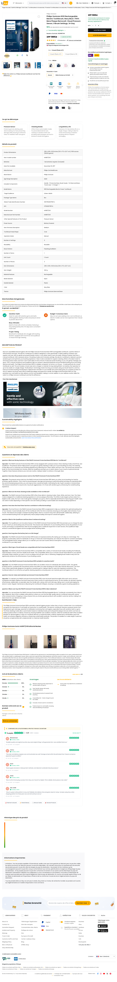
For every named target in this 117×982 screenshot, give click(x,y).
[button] (83, 3)
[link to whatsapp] (17, 55)
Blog (22, 942)
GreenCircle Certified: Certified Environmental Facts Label (21, 432)
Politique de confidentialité (62, 973)
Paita (80, 933)
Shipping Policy (6, 942)
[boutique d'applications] (103, 926)
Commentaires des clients (29, 927)
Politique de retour (27, 930)
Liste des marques (27, 924)
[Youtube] (104, 974)
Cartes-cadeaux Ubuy (28, 939)
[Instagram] (100, 974)
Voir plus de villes (84, 945)
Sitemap (4, 933)
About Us (5, 921)
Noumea (81, 921)
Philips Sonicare (51, 14)
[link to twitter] (27, 55)
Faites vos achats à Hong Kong (72, 967)
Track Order (6, 936)
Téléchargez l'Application (29, 921)
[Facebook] (98, 974)
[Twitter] (107, 974)
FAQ (22, 933)
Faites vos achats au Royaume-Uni (33, 967)
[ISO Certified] (19, 959)
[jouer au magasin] (103, 931)
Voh (80, 939)
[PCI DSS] (6, 958)
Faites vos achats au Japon (53, 967)
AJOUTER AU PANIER (100, 30)
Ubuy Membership (7, 947)
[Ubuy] (4, 3)
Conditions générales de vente (43, 973)
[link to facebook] (22, 55)
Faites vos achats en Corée (91, 967)
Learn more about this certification (31, 438)
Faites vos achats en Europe (46, 969)
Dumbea (81, 927)
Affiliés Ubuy (25, 945)
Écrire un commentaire (10, 721)
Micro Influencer (7, 945)
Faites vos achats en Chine (9, 969)
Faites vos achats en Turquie (28, 969)
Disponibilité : (51, 43)
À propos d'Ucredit (27, 936)
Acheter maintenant (73, 103)
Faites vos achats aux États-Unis (11, 967)
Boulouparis (82, 942)
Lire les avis (76, 733)
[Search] (70, 3)
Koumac (81, 936)
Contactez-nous (58, 975)
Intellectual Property (8, 930)
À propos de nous (77, 973)
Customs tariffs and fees (10, 939)
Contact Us (5, 924)
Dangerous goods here (47, 306)
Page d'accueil (6, 7)
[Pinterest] (110, 974)
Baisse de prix (66, 37)
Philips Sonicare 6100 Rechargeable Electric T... (99, 7)
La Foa (81, 930)
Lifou (80, 924)
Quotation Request (8, 927)
